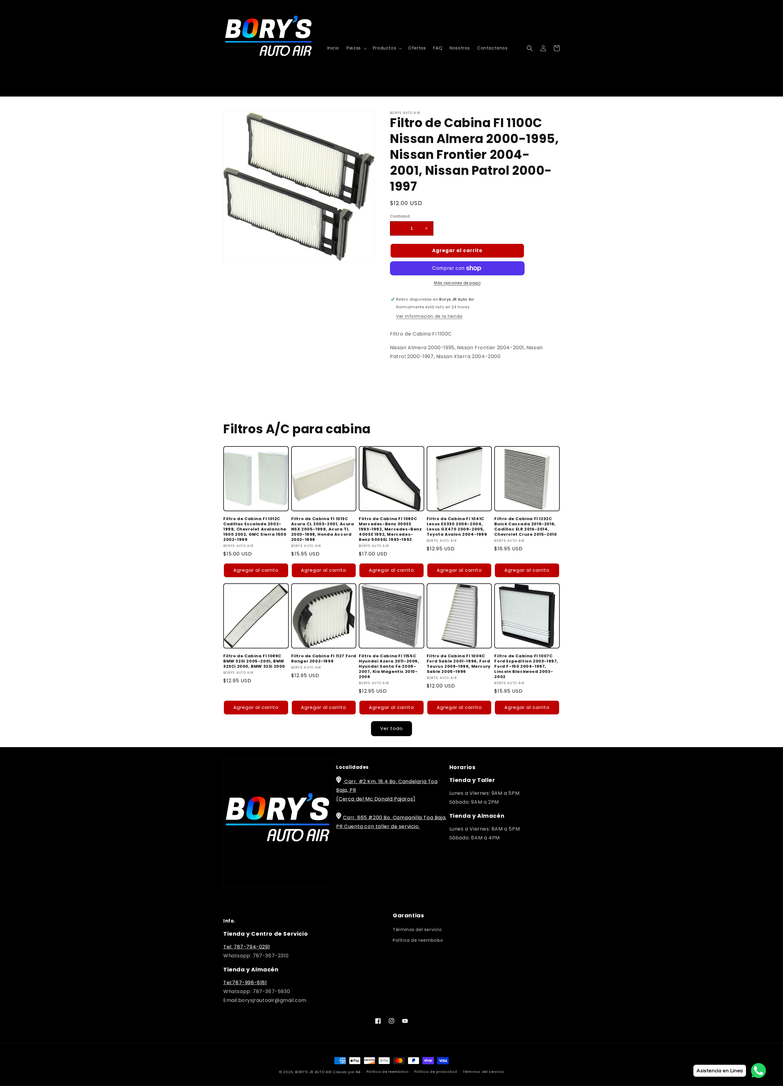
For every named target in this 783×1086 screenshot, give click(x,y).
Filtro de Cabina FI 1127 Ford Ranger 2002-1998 (323, 659)
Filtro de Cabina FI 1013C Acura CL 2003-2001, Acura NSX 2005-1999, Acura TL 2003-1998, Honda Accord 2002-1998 (322, 529)
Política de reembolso (418, 940)
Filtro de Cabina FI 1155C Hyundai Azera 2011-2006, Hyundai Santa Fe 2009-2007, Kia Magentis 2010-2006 (389, 666)
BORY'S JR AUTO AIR (314, 1071)
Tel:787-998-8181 (245, 982)
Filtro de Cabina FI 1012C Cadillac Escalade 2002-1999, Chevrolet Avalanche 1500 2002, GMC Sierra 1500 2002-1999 (255, 529)
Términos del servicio (417, 929)
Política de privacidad (435, 1071)
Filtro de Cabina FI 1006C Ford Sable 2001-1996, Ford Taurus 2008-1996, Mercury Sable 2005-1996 (459, 664)
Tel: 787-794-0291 (246, 946)
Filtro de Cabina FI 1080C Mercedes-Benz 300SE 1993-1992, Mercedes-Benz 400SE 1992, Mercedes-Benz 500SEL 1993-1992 (390, 529)
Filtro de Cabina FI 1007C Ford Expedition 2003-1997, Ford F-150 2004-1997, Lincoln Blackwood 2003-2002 (526, 666)
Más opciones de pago (457, 282)
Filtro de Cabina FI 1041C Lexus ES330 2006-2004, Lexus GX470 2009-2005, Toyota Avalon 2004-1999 (457, 526)
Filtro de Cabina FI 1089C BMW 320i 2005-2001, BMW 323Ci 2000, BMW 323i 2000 (254, 661)
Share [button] (403, 375)
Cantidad (400, 216)
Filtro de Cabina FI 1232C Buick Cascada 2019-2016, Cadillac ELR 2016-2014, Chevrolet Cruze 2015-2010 (525, 526)
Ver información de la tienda (429, 316)
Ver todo (391, 728)
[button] (356, 48)
